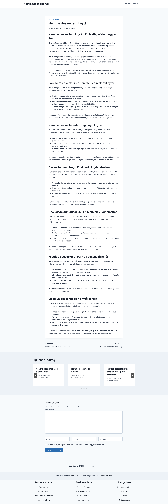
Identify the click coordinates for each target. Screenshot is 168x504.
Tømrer (124, 496)
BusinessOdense (84, 496)
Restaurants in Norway (43, 500)
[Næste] (132, 375)
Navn (49, 439)
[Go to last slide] (35, 375)
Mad (50, 19)
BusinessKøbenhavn (84, 491)
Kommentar (50, 409)
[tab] (80, 388)
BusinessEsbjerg (84, 500)
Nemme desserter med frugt (111, 345)
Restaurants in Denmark (43, 496)
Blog (141, 4)
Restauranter (43, 491)
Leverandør (124, 491)
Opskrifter (56, 19)
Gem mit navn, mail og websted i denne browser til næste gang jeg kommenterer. (76, 445)
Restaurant (43, 487)
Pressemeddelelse (124, 487)
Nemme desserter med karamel (57, 345)
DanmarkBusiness (84, 487)
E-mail (76, 439)
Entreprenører (124, 500)
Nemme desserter (131, 4)
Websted (102, 439)
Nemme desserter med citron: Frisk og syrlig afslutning (118, 372)
